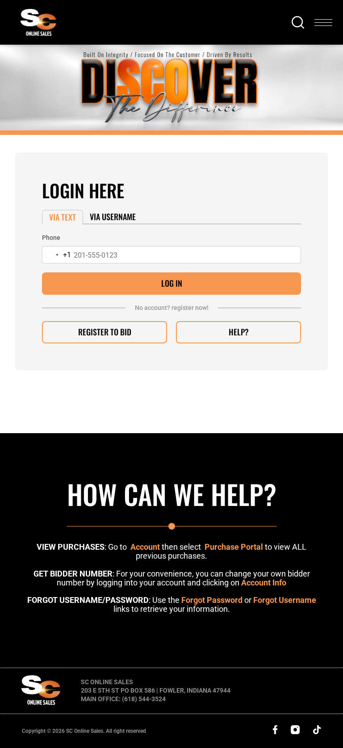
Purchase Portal (234, 547)
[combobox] (56, 255)
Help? (239, 332)
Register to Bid (104, 332)
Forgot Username (284, 600)
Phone (51, 237)
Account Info (263, 582)
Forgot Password (212, 600)
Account (145, 547)
